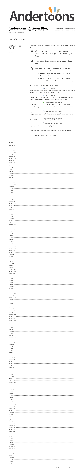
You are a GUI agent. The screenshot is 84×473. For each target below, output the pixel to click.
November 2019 (12, 147)
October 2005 (12, 431)
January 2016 (11, 199)
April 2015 (11, 216)
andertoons (11, 52)
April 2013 (11, 261)
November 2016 (12, 181)
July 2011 (10, 301)
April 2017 (11, 171)
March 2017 (11, 173)
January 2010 (12, 335)
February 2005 (12, 446)
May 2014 (11, 237)
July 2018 (11, 154)
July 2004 (11, 459)
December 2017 (12, 156)
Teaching (67, 30)
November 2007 (12, 384)
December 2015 (12, 201)
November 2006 (12, 406)
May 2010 (11, 327)
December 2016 (12, 179)
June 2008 (11, 371)
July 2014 (11, 233)
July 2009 (11, 346)
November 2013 (12, 248)
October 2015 (12, 205)
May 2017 (11, 169)
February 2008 (12, 378)
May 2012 (11, 282)
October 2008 (12, 363)
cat (53, 135)
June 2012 (11, 280)
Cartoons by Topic (44, 135)
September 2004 (12, 455)
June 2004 (11, 461)
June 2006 (11, 416)
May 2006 (11, 418)
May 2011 (11, 305)
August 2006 (11, 412)
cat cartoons (50, 130)
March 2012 (11, 286)
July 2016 (11, 188)
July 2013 (11, 256)
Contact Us (73, 32)
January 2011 (11, 312)
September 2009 (12, 342)
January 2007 (12, 403)
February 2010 (12, 333)
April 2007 (11, 397)
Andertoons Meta (37, 135)
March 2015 (11, 218)
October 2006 (12, 408)
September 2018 (12, 152)
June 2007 (11, 393)
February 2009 (12, 356)
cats (55, 135)
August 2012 (11, 277)
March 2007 (11, 399)
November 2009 (12, 339)
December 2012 (12, 269)
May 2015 (11, 214)
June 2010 (11, 325)
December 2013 (12, 246)
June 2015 (11, 213)
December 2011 (12, 292)
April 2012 (11, 284)
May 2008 (11, 372)
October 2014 (12, 228)
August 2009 (11, 344)
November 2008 (12, 361)
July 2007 (11, 391)
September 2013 (12, 252)
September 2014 (12, 229)
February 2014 (12, 243)
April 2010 (11, 329)
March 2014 (11, 241)
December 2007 (12, 382)
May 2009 (11, 350)
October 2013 (12, 250)
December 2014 (12, 224)
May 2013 (11, 260)
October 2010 (12, 318)
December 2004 (12, 450)
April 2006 (11, 419)
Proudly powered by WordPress (56, 467)
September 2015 (12, 207)
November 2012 (12, 271)
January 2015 (11, 222)
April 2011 (11, 307)
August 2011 (11, 299)
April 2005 (11, 442)
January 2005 (12, 448)
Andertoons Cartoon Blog (28, 28)
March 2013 (11, 263)
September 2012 (12, 275)
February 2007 (12, 401)
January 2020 (12, 145)
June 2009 (11, 348)
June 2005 (11, 438)
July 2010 (11, 324)
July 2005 (11, 436)
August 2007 (11, 389)
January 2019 (11, 149)
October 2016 (12, 182)
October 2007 (12, 386)
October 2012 (12, 273)
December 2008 (12, 359)
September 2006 (12, 410)
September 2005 (12, 433)
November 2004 (12, 451)
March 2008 (11, 376)
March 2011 (11, 308)
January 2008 (12, 380)
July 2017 (11, 165)
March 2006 (11, 421)
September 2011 (12, 297)
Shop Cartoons (60, 28)
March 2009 (11, 354)
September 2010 (12, 320)
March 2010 (11, 331)
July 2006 (11, 414)
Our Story (73, 30)
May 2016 (11, 192)
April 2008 (11, 374)
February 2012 (12, 288)
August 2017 (11, 164)
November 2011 (12, 293)
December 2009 (12, 337)
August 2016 (11, 186)
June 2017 (11, 167)
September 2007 (12, 388)
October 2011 (11, 295)
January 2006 (12, 425)
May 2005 (11, 440)
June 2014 (11, 235)
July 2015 (11, 211)
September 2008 (12, 365)
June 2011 (11, 303)
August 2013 (11, 254)
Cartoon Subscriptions (70, 28)
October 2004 (12, 453)
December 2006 (12, 404)
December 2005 (12, 427)
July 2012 (11, 278)
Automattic (73, 467)
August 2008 (11, 367)
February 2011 (12, 310)
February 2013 (12, 265)
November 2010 (12, 316)
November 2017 (12, 158)
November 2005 (12, 429)
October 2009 (12, 340)
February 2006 (12, 423)
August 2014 (11, 231)
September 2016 (12, 184)
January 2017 (11, 177)
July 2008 (11, 369)
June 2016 (11, 190)
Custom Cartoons (59, 30)
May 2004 (11, 463)
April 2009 (11, 352)
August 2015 (11, 209)
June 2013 (11, 258)
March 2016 (11, 196)
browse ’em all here (65, 130)
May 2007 (11, 395)
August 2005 (11, 435)
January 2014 (11, 245)
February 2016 (12, 198)
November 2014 (12, 226)
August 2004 (11, 457)
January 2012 (11, 290)
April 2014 (11, 239)
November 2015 (12, 203)
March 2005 (11, 444)
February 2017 (12, 175)
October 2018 (12, 150)
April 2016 (11, 194)
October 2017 (12, 160)
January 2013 (11, 267)
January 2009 (12, 357)
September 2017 (12, 162)
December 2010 (12, 314)
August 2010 (11, 322)
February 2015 (12, 220)
